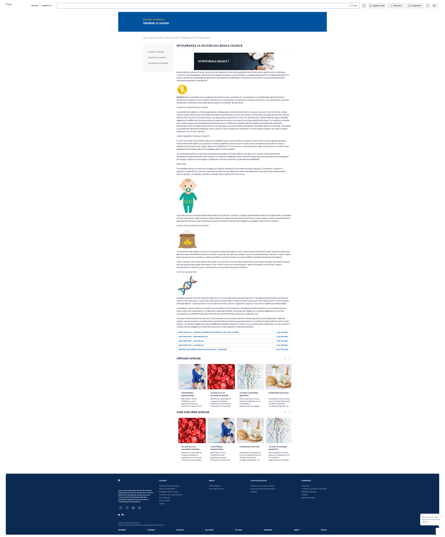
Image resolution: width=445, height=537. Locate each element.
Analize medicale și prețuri (169, 486)
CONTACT (254, 492)
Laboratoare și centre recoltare (262, 486)
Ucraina (151, 530)
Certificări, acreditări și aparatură (314, 489)
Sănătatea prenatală (158, 63)
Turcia (324, 530)
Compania (306, 486)
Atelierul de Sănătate (167, 489)
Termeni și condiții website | (126, 525)
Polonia (238, 530)
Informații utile (164, 498)
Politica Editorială (308, 498)
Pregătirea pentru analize (169, 492)
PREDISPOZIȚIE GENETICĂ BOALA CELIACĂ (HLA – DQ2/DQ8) (202, 349)
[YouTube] (139, 507)
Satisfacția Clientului (309, 492)
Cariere (304, 495)
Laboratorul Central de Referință (262, 489)
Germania (268, 530)
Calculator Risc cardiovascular (171, 495)
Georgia (180, 530)
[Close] (441, 515)
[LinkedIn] (133, 507)
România (122, 530)
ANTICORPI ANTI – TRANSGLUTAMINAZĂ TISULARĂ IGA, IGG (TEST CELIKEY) (208, 332)
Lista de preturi (164, 501)
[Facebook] (120, 507)
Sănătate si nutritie (157, 57)
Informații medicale (216, 489)
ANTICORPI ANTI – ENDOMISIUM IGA (193, 336)
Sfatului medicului (156, 51)
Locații (161, 504)
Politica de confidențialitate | (144, 525)
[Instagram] (127, 507)
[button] (285, 358)
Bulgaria (209, 530)
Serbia (296, 530)
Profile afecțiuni (215, 486)
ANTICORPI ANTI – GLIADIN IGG (191, 345)
